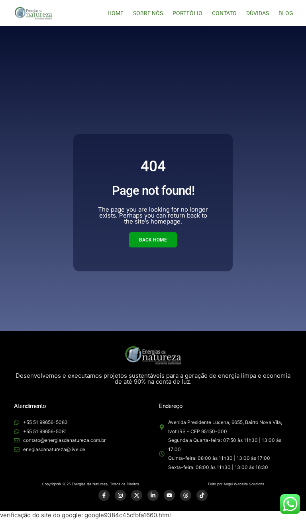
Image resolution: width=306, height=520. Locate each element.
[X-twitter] (136, 495)
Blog (286, 13)
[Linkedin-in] (153, 495)
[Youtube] (169, 495)
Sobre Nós (148, 13)
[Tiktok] (202, 495)
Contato (224, 13)
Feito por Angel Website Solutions (236, 484)
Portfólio (187, 13)
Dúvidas (257, 13)
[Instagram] (120, 495)
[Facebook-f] (104, 495)
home (116, 13)
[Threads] (185, 495)
